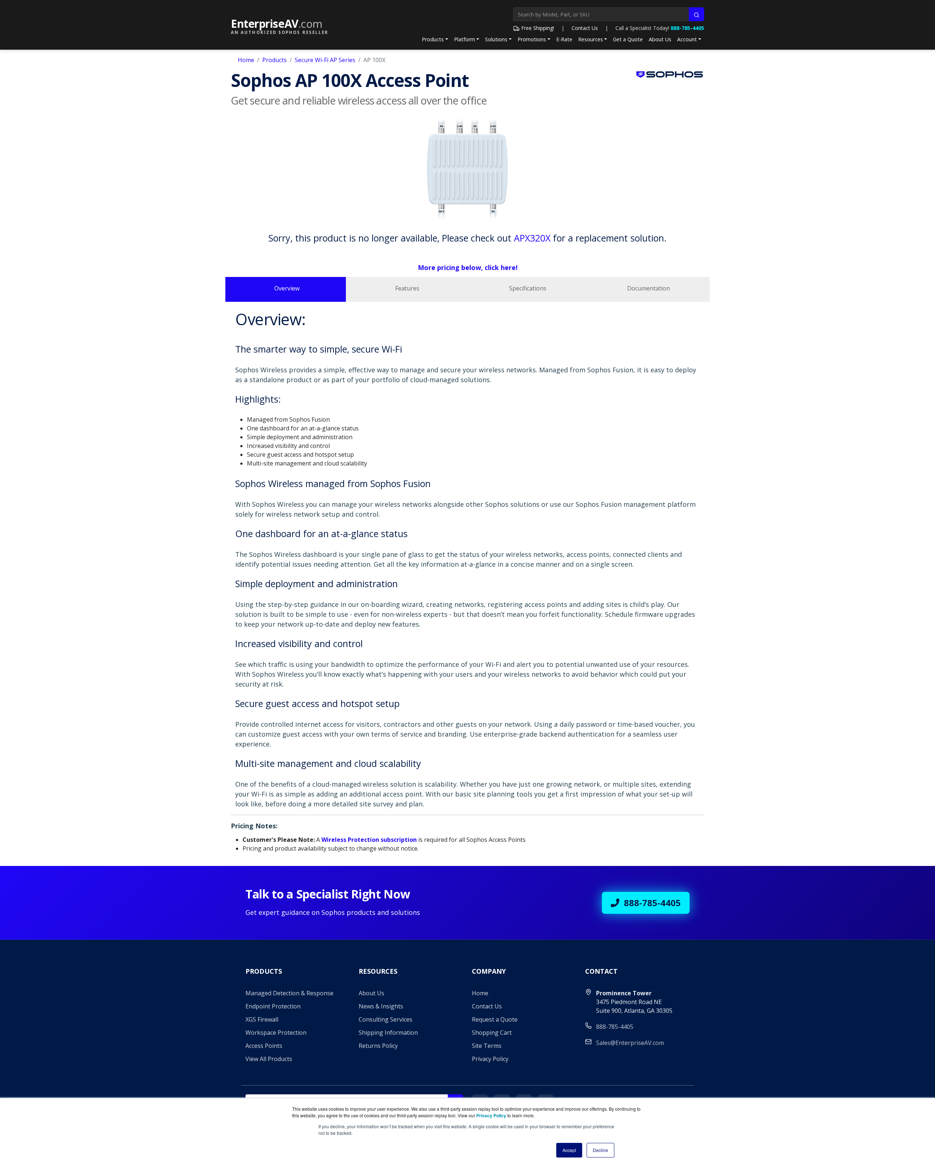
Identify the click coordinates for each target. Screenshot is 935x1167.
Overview (286, 288)
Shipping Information (388, 1033)
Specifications (527, 288)
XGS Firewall (261, 1019)
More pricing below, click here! (468, 267)
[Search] (696, 14)
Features (407, 288)
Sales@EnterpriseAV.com (630, 1043)
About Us (660, 39)
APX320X (532, 238)
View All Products (268, 1059)
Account (687, 39)
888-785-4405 (687, 27)
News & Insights (381, 1006)
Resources (590, 39)
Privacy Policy (490, 1059)
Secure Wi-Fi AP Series (325, 60)
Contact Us (585, 27)
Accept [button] (569, 1150)
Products (433, 39)
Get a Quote (628, 39)
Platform (464, 39)
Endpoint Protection (273, 1006)
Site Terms (486, 1046)
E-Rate (564, 39)
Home (246, 60)
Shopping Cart (492, 1033)
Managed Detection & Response (289, 993)
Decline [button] (600, 1150)
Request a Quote (495, 1019)
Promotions (532, 39)
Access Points (263, 1046)
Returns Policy (378, 1046)
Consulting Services (385, 1019)
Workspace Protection (275, 1033)
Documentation (648, 288)
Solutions (496, 39)
